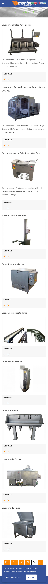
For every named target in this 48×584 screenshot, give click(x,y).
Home (16, 12)
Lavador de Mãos (10, 410)
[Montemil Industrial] (23, 3)
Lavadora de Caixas (11, 459)
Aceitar (31, 577)
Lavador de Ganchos (12, 362)
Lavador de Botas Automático (17, 25)
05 (40, 562)
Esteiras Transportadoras (14, 313)
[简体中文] (35, 3)
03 (28, 562)
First (7, 562)
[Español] (44, 3)
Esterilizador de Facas (13, 264)
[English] (38, 3)
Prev (15, 562)
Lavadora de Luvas (11, 508)
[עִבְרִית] (41, 3)
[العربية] (32, 3)
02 (22, 562)
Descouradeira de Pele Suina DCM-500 (21, 153)
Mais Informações (13, 577)
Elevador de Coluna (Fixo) (14, 215)
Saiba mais (7, 74)
